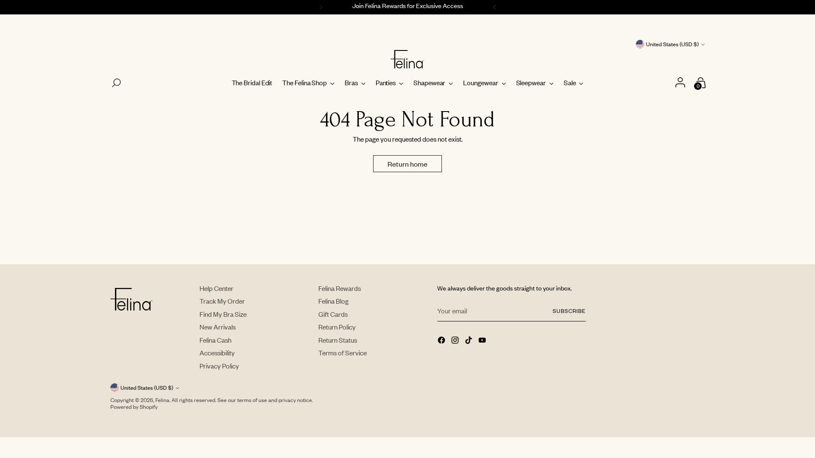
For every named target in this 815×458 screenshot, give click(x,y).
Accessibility (217, 352)
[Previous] (319, 7)
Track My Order (222, 300)
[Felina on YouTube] (483, 341)
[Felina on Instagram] (456, 341)
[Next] (495, 7)
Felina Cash (215, 339)
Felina (162, 400)
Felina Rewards (339, 288)
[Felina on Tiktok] (469, 341)
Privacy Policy (219, 365)
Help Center (216, 288)
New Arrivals (218, 326)
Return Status (337, 339)
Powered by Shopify (133, 407)
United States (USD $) (672, 44)
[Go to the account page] (681, 82)
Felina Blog (333, 300)
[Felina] (407, 59)
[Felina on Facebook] (442, 341)
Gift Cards (333, 314)
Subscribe (569, 311)
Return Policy (337, 326)
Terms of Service (342, 352)
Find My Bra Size (223, 314)
